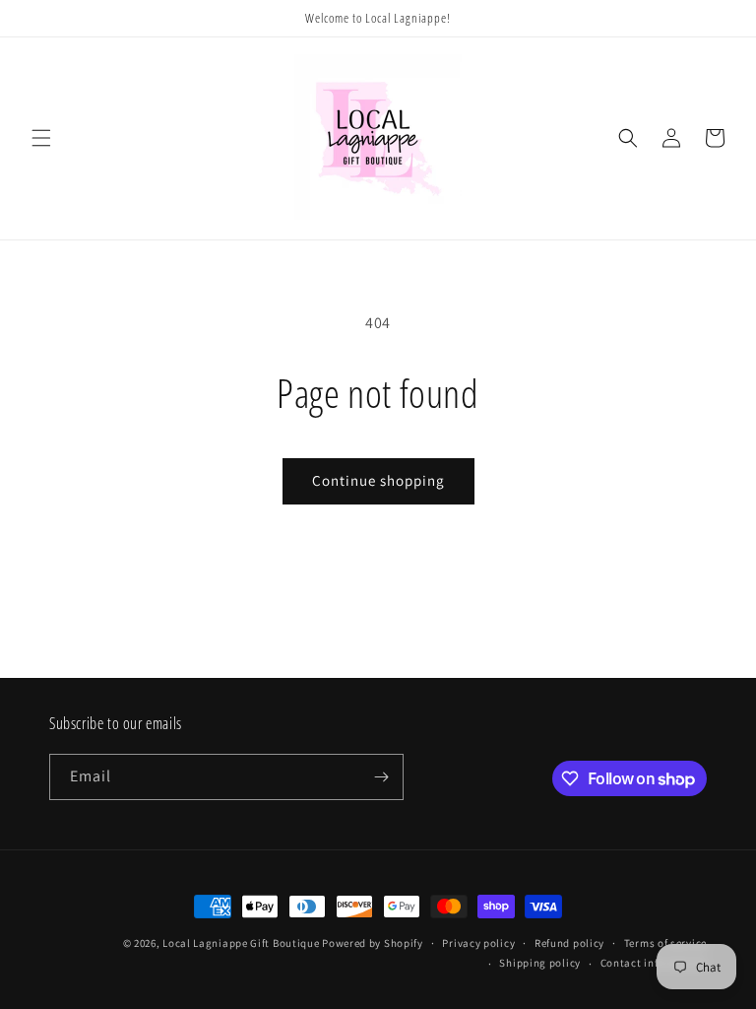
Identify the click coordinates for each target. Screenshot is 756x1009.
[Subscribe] (381, 777)
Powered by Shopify (372, 943)
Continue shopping (378, 480)
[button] (41, 138)
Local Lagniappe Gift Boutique (240, 943)
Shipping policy (540, 963)
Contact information (653, 963)
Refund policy (569, 943)
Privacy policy (478, 943)
